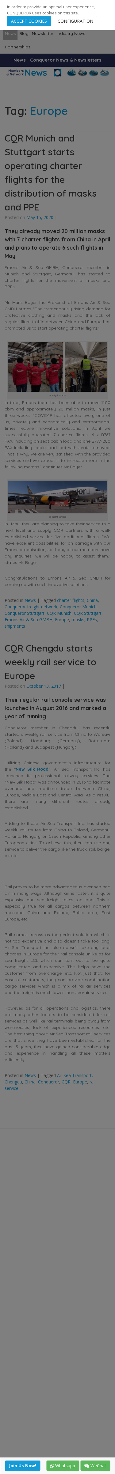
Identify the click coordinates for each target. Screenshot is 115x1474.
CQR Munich (59, 613)
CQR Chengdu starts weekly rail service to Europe (50, 662)
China (92, 600)
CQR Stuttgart (88, 613)
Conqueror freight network (31, 607)
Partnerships (17, 47)
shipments (15, 626)
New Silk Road (32, 769)
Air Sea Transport (74, 1075)
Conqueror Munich (78, 607)
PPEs (92, 619)
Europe (62, 619)
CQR (66, 1082)
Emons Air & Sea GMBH (28, 619)
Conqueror (48, 1082)
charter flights (70, 600)
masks (77, 619)
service (11, 1088)
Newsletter (42, 33)
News (10, 33)
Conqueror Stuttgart (24, 613)
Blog (24, 33)
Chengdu (13, 1082)
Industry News (71, 33)
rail (92, 1082)
